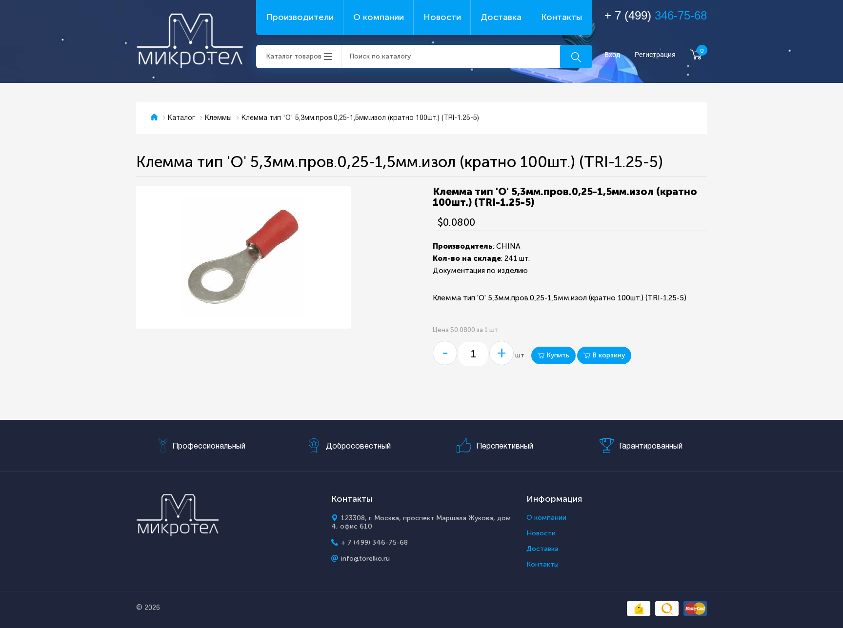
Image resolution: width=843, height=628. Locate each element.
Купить (556, 355)
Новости (442, 17)
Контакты (561, 17)
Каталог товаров (293, 56)
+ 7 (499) (655, 15)
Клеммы (218, 118)
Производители (300, 17)
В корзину (607, 355)
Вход (612, 55)
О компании (378, 17)
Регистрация (655, 55)
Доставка (501, 17)
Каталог (181, 118)
